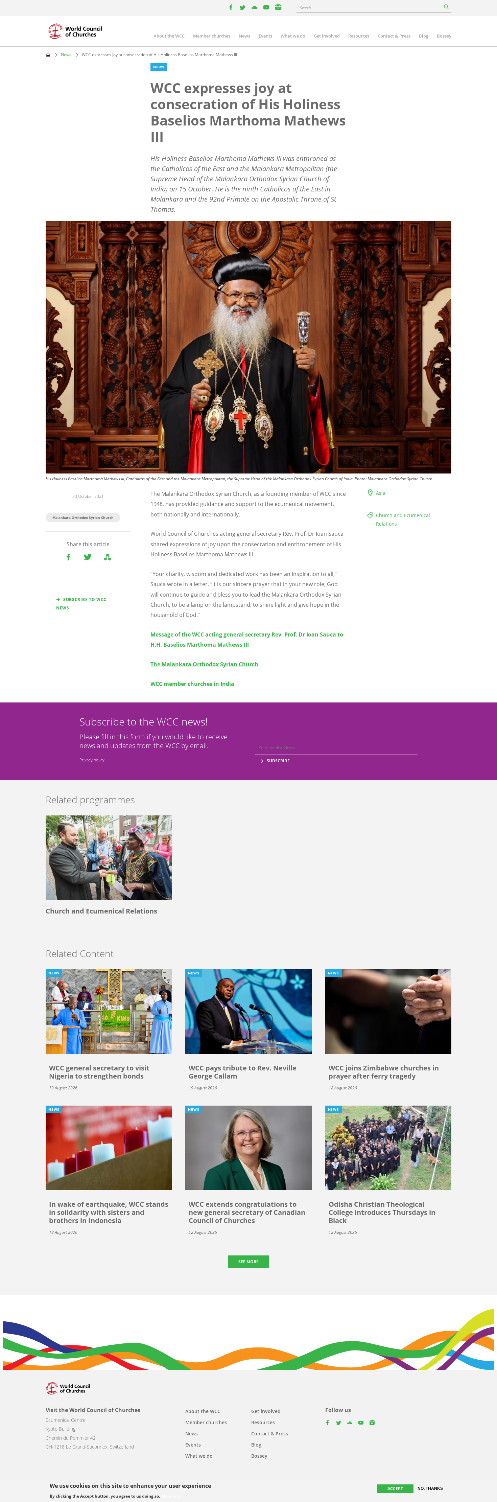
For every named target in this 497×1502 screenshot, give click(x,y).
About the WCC (169, 36)
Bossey (444, 36)
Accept (395, 1489)
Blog (423, 36)
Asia (380, 493)
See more (248, 1262)
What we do (293, 36)
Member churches (211, 36)
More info (171, 1496)
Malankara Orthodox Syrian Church (83, 517)
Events (265, 36)
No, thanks (430, 1488)
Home (48, 54)
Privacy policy (91, 760)
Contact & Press (394, 36)
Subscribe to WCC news (81, 604)
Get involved (327, 36)
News (244, 36)
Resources (358, 36)
